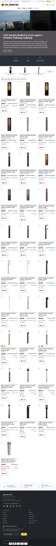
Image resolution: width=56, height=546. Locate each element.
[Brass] (2, 346)
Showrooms (31, 518)
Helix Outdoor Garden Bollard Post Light (8, 387)
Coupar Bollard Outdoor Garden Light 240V (45, 244)
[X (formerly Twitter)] (20, 506)
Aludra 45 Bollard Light (8, 100)
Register (30, 512)
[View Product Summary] (2, 346)
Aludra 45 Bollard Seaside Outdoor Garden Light (28, 101)
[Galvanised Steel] (5, 346)
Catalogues (5, 514)
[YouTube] (16, 506)
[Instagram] (4, 506)
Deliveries (5, 518)
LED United (5, 522)
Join (23, 534)
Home (19, 8)
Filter (5, 79)
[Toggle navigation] (53, 5)
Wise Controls (31, 522)
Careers (4, 512)
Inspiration (5, 520)
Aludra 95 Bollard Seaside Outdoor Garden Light (46, 137)
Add (5, 111)
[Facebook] (7, 506)
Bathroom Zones (6, 510)
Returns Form (31, 514)
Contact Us (5, 516)
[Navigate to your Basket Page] (50, 5)
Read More (8, 50)
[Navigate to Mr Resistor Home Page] (21, 5)
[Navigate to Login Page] (47, 5)
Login (30, 510)
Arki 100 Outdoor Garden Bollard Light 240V (27, 387)
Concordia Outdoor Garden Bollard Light (7, 424)
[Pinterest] (10, 506)
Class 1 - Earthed (27, 8)
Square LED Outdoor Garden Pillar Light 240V (8, 461)
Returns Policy (32, 516)
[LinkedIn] (13, 506)
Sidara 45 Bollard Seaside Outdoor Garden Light (46, 172)
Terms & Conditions (33, 520)
